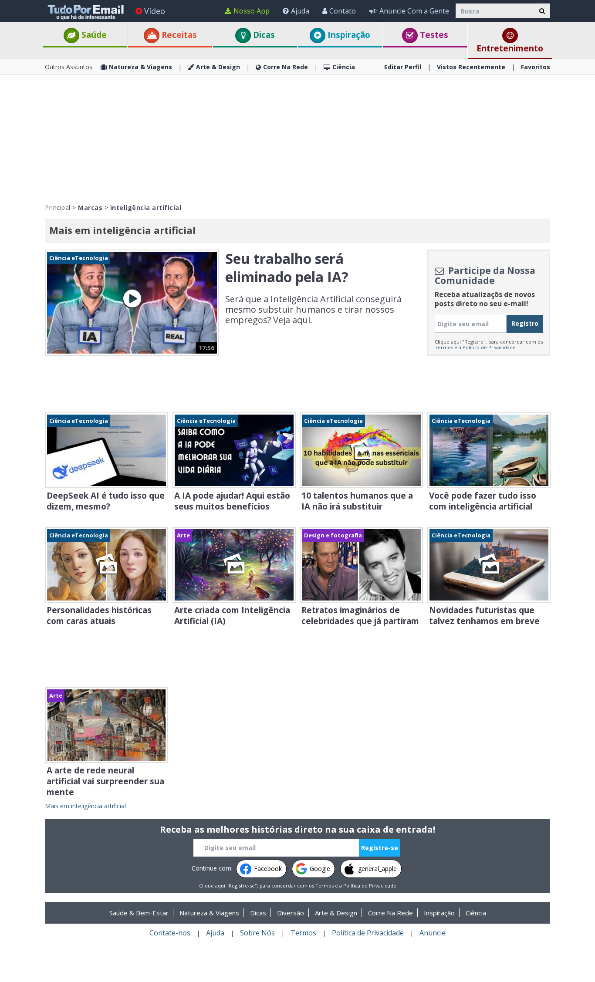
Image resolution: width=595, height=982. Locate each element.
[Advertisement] (297, 138)
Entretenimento (510, 48)
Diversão (290, 912)
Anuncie (432, 933)
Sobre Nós (257, 933)
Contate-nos (169, 933)
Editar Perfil (402, 67)
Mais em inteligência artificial (85, 806)
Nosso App (251, 11)
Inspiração (347, 34)
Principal (58, 207)
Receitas (178, 34)
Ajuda (300, 11)
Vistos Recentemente (471, 67)
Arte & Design (218, 67)
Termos (444, 347)
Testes (433, 34)
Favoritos (535, 67)
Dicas (263, 34)
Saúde (93, 34)
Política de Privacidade (489, 347)
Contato (342, 11)
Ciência (343, 67)
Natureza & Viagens (140, 67)
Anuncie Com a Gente (414, 11)
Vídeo (154, 11)
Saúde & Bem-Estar (139, 912)
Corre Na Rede (285, 67)
